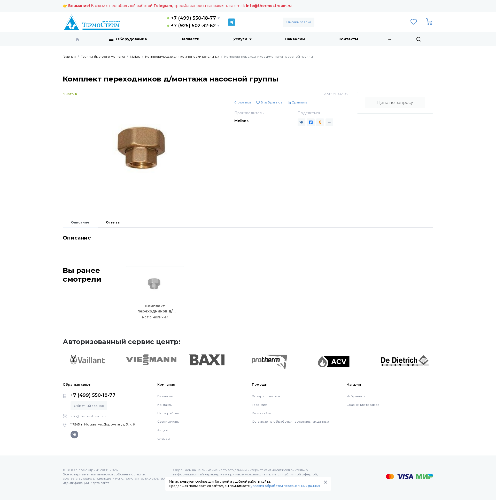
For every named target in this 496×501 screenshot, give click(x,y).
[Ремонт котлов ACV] (333, 361)
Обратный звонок (89, 406)
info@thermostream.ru (269, 5)
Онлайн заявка (298, 22)
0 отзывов (242, 102)
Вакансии (295, 39)
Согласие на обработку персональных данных (290, 421)
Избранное (356, 396)
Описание (80, 222)
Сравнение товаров (362, 405)
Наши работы (168, 413)
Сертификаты (168, 421)
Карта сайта (261, 413)
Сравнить (299, 102)
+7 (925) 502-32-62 (193, 25)
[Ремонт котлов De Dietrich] (405, 360)
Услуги (240, 39)
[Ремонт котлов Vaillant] (87, 359)
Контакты (348, 39)
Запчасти (190, 39)
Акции (162, 430)
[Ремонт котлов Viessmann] (151, 359)
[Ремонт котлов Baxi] (206, 359)
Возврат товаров (266, 396)
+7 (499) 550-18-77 (193, 18)
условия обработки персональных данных (285, 486)
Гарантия (259, 405)
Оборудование (131, 39)
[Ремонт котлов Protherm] (269, 361)
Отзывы (113, 222)
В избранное (271, 102)
